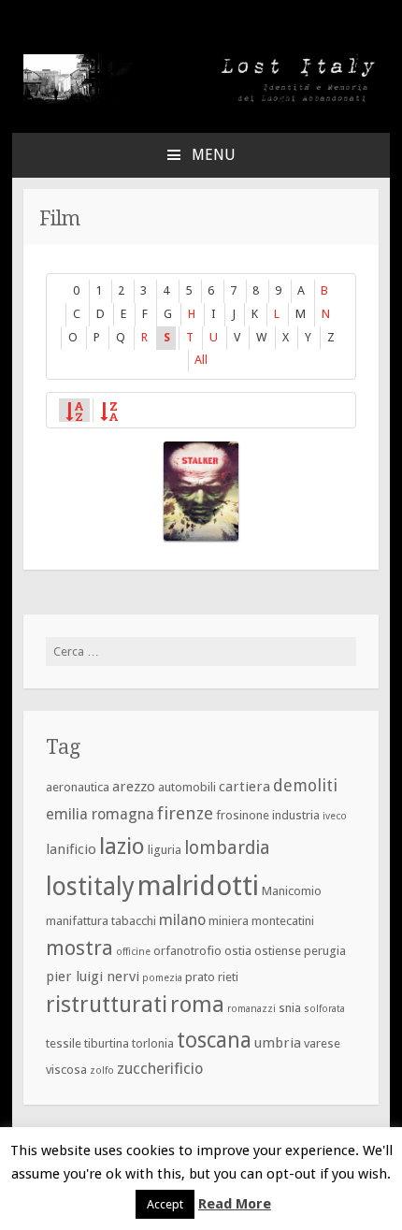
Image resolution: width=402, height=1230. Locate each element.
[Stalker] (201, 491)
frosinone (242, 815)
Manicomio (292, 891)
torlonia (153, 1043)
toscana (214, 1040)
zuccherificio (160, 1069)
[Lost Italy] (201, 100)
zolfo (102, 1070)
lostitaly (90, 886)
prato (200, 977)
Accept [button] (165, 1204)
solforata (324, 1009)
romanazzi (251, 1009)
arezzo (133, 786)
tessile (63, 1043)
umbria (277, 1043)
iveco (335, 816)
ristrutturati (106, 1004)
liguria (164, 850)
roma (197, 1004)
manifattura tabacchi (101, 921)
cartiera (244, 786)
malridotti (198, 886)
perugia (325, 951)
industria (296, 815)
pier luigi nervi (92, 976)
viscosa (66, 1070)
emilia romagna (100, 814)
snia (290, 1008)
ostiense (277, 951)
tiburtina (106, 1043)
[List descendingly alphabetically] (108, 409)
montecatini (282, 921)
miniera (228, 921)
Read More (234, 1203)
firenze (185, 813)
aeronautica (77, 787)
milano (182, 920)
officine (133, 952)
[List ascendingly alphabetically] (74, 409)
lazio (122, 846)
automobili (187, 787)
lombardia (227, 848)
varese (322, 1043)
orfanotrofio (187, 951)
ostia (237, 951)
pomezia (162, 978)
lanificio (71, 849)
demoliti (305, 785)
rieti (228, 977)
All (201, 360)
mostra (79, 948)
